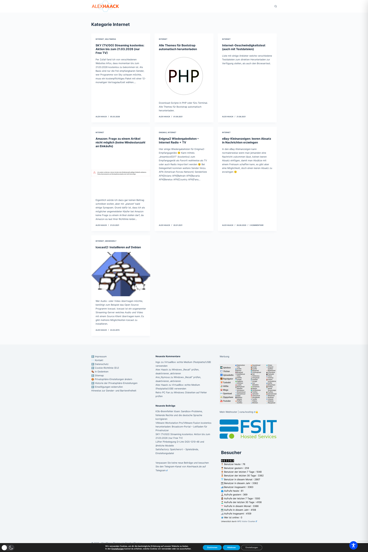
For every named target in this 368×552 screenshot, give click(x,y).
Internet (100, 39)
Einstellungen (117, 549)
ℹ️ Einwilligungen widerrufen (107, 386)
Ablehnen (231, 547)
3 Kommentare (256, 225)
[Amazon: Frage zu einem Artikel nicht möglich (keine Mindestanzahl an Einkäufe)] (120, 173)
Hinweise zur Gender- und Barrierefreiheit (113, 390)
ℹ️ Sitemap (97, 375)
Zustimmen (212, 547)
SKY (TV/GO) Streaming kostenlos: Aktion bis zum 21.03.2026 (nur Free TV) (120, 49)
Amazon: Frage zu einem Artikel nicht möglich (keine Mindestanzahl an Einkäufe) (120, 142)
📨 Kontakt (97, 360)
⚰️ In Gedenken (99, 371)
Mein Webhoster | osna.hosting (236, 411)
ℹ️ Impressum (99, 356)
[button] (7, 548)
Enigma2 (163, 132)
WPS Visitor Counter (246, 521)
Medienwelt (110, 241)
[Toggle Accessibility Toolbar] (353, 545)
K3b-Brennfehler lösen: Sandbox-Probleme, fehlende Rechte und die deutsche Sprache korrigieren (179, 415)
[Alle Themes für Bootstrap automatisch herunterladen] (184, 76)
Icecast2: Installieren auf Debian (118, 247)
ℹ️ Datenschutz (100, 364)
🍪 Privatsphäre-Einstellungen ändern (111, 379)
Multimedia (110, 39)
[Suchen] (276, 6)
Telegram (161, 470)
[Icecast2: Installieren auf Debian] (120, 274)
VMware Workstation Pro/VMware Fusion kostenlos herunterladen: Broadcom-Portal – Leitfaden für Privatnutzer (183, 426)
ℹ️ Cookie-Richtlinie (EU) (105, 367)
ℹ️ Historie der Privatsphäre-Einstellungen (114, 383)
